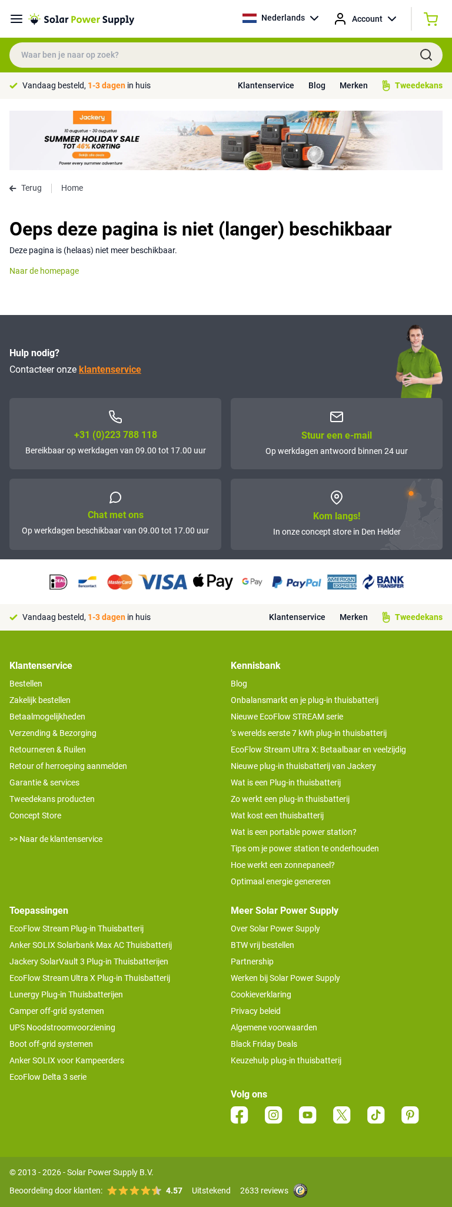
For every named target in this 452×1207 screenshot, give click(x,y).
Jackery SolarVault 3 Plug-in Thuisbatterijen (88, 961)
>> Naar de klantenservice (55, 839)
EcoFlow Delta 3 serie (48, 1077)
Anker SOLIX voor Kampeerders (66, 1060)
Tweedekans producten (52, 799)
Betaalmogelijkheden (47, 716)
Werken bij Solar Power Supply (285, 978)
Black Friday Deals (264, 1044)
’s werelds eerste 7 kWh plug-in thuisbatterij (309, 733)
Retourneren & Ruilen (47, 749)
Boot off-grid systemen (51, 1044)
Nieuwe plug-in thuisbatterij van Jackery (303, 766)
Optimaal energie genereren (281, 881)
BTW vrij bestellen (262, 945)
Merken (354, 85)
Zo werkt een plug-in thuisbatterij (290, 799)
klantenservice (110, 369)
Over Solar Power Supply (275, 928)
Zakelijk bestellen (40, 700)
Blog (316, 85)
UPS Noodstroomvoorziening (62, 1027)
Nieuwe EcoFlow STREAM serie (287, 716)
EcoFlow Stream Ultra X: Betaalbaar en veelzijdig (318, 749)
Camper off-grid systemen (56, 1011)
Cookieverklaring (261, 994)
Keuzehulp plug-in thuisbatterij (286, 1060)
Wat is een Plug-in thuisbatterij (286, 782)
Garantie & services (44, 782)
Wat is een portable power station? (294, 832)
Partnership (252, 961)
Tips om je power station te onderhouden (305, 848)
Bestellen (25, 683)
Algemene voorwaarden (274, 1027)
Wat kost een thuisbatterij (277, 815)
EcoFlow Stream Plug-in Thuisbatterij (76, 928)
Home (72, 188)
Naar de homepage (44, 271)
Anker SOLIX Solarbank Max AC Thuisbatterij (90, 945)
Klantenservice (266, 85)
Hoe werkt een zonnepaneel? (283, 865)
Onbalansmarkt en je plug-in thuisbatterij (304, 700)
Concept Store (35, 815)
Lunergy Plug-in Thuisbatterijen (66, 994)
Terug (31, 188)
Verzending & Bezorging (53, 733)
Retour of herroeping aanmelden (68, 766)
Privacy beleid (256, 1011)
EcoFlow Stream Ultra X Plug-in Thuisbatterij (89, 978)
